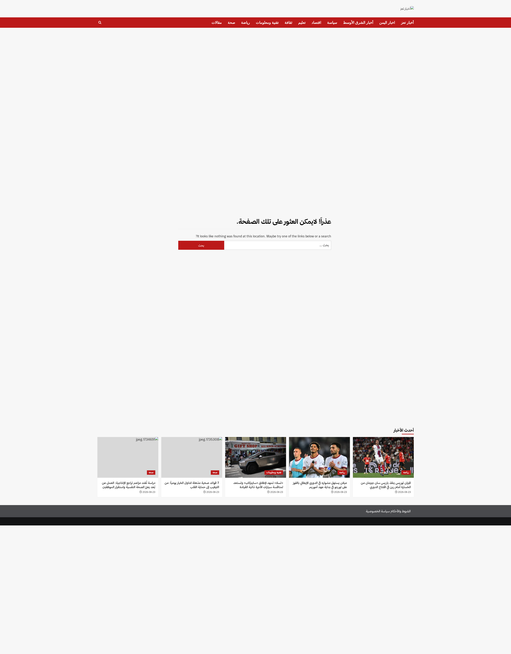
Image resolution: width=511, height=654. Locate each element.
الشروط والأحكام (401, 511)
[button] (99, 22)
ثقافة (288, 23)
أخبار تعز (407, 23)
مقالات (217, 23)
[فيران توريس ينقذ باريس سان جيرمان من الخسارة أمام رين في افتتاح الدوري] (383, 457)
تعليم (302, 23)
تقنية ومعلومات (267, 23)
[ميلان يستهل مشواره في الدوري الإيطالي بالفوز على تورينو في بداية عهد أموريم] (319, 457)
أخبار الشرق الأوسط (358, 23)
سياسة (332, 23)
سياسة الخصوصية (378, 511)
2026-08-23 (404, 492)
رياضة (245, 23)
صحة (231, 23)
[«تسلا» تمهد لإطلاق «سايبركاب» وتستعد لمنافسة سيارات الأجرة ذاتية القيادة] (255, 457)
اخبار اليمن (387, 23)
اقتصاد (316, 23)
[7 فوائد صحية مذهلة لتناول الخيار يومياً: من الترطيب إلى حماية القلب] (191, 457)
